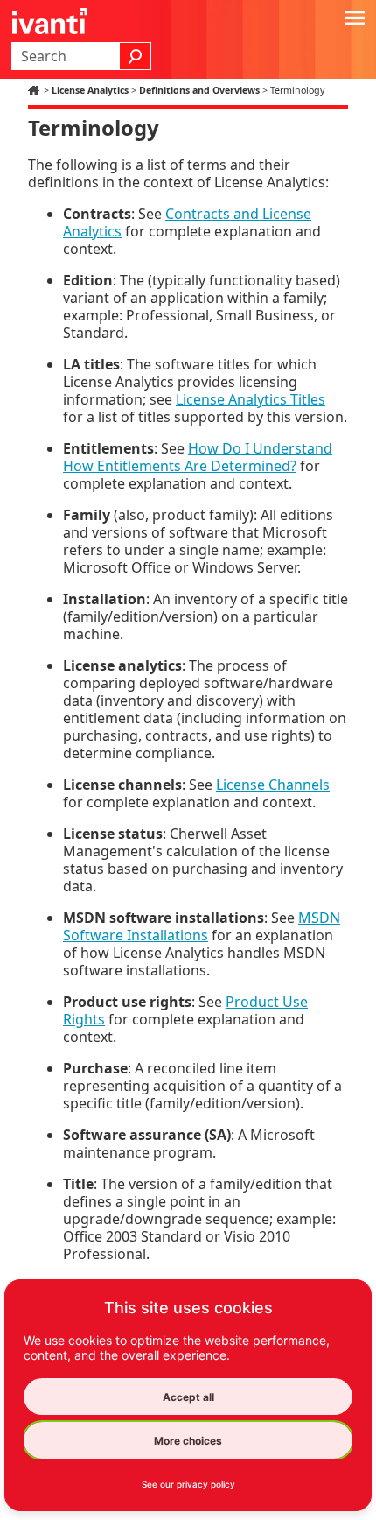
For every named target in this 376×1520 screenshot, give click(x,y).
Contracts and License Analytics (187, 222)
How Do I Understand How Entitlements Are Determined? (197, 457)
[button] (135, 56)
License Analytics (90, 90)
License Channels (273, 784)
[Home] (36, 90)
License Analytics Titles (250, 399)
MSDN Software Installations (201, 926)
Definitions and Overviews (199, 90)
